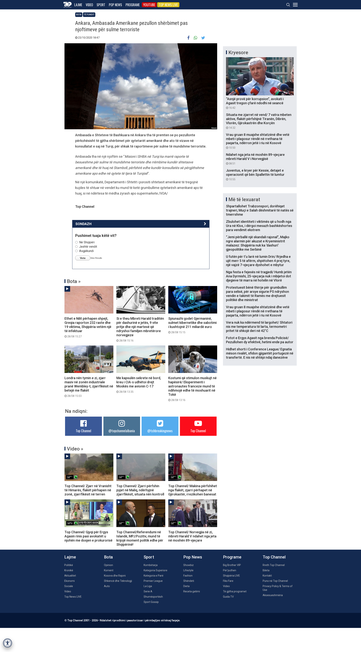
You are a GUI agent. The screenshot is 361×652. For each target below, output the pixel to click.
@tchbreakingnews (159, 430)
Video (89, 4)
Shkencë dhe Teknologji (118, 580)
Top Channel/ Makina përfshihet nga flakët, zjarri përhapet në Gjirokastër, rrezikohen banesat (192, 490)
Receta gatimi (191, 591)
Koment (108, 570)
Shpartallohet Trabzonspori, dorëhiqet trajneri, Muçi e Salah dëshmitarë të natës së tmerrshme (260, 210)
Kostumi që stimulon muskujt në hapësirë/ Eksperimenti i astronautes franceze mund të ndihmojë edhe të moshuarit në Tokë (192, 389)
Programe (133, 4)
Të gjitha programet (234, 591)
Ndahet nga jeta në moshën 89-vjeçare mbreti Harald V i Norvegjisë (255, 159)
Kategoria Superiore (155, 570)
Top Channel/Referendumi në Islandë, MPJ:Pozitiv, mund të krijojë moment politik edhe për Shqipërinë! (139, 538)
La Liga (148, 586)
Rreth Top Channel (274, 565)
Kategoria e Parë (153, 575)
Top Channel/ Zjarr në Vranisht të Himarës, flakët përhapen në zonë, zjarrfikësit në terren (87, 490)
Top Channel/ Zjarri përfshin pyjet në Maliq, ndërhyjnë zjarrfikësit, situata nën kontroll (140, 490)
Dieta (186, 586)
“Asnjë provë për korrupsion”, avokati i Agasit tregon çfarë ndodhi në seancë (255, 103)
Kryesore (238, 52)
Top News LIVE (168, 4)
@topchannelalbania (121, 430)
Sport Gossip (151, 601)
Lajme (78, 4)
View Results (96, 258)
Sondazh (83, 224)
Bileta (266, 570)
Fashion (188, 575)
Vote (83, 257)
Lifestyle (188, 570)
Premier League (153, 580)
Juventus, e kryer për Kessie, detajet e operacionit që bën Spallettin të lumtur (255, 174)
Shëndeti (188, 580)
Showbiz (188, 565)
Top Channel (83, 430)
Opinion (108, 565)
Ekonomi (69, 580)
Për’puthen (229, 570)
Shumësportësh (153, 596)
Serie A (148, 591)
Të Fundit (89, 14)
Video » (75, 449)
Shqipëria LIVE (231, 575)
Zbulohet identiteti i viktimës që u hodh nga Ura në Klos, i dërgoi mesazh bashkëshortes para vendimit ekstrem (259, 226)
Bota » (74, 281)
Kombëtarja (151, 565)
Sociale (68, 586)
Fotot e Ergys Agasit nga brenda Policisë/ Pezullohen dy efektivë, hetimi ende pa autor (259, 340)
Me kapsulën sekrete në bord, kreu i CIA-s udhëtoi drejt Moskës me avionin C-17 (138, 384)
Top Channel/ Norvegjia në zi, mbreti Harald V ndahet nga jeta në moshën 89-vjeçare (192, 536)
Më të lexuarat (244, 199)
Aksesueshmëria (273, 595)
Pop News (115, 4)
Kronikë (68, 570)
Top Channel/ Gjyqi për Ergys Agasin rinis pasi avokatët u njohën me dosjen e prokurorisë (88, 536)
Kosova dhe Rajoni (115, 575)
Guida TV (228, 596)
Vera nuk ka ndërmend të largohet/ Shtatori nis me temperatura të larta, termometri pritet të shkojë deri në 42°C (259, 326)
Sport (101, 4)
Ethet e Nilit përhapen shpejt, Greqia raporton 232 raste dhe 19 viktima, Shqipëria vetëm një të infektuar (87, 327)
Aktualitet (70, 575)
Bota (78, 14)
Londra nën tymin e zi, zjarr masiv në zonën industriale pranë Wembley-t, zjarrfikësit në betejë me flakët (88, 386)
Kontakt (267, 575)
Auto (107, 586)
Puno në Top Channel (275, 580)
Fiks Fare (228, 580)
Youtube (149, 4)
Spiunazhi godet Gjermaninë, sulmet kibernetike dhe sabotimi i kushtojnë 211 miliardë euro (192, 325)
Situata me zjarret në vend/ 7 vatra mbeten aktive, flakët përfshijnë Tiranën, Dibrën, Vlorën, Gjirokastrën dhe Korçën (258, 121)
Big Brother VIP (232, 565)
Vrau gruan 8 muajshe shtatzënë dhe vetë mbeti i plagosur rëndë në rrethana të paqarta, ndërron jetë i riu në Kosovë (257, 141)
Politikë (68, 565)
